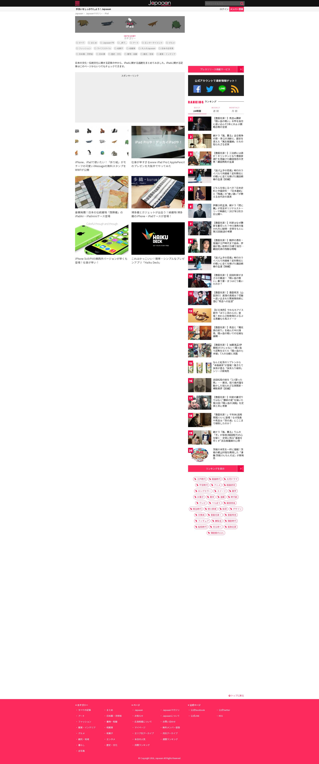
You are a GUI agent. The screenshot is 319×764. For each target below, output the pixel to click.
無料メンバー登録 (171, 727)
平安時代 (203, 485)
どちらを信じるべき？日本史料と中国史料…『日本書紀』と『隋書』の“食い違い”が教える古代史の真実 (228, 192)
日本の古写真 (167, 48)
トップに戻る (237, 695)
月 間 (234, 110)
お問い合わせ (169, 721)
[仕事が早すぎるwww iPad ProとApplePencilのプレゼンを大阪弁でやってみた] (158, 142)
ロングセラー (204, 491)
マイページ (140, 727)
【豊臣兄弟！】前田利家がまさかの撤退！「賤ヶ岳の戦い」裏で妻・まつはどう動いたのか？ (228, 279)
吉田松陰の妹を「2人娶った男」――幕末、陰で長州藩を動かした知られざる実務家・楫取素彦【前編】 (228, 384)
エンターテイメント (154, 42)
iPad (107, 13)
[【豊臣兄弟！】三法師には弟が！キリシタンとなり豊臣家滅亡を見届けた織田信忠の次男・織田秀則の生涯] (199, 159)
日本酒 (102, 53)
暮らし (81, 745)
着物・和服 (132, 53)
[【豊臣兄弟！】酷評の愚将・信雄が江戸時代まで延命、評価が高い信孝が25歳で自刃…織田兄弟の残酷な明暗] (199, 246)
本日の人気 (140, 739)
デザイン (237, 508)
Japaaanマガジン (94, 13)
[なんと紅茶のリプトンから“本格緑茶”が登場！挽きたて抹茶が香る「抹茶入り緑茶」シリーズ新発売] (199, 368)
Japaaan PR (108, 42)
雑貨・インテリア (167, 53)
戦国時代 (216, 479)
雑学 (234, 491)
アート (136, 42)
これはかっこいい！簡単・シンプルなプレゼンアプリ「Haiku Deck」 (158, 260)
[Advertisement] (102, 99)
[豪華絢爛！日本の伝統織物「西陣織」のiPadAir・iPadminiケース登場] (101, 192)
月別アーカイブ (170, 733)
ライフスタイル (104, 48)
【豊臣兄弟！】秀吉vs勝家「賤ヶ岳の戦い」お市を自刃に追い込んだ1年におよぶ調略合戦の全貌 (228, 122)
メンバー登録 (236, 9)
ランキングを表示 (215, 468)
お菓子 (200, 496)
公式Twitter (210, 89)
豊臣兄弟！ (216, 514)
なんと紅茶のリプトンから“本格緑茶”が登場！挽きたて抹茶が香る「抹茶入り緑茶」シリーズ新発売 (228, 366)
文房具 (201, 514)
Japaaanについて (171, 715)
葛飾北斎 (232, 526)
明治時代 (197, 508)
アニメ (217, 485)
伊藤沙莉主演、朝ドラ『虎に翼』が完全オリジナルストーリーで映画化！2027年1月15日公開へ (228, 209)
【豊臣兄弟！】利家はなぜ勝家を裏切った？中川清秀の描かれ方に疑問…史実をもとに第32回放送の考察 (228, 227)
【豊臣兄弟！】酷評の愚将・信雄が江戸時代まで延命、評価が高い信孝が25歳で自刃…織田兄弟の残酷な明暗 (228, 244)
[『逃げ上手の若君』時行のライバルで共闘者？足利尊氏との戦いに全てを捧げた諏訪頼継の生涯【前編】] (199, 176)
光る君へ (217, 526)
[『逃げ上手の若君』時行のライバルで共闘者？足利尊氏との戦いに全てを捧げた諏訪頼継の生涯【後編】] (199, 263)
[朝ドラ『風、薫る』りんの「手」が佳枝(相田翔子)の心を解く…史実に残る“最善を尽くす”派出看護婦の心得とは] (199, 438)
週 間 (216, 110)
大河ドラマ (232, 479)
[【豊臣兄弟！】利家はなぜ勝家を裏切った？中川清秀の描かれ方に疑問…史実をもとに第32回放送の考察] (199, 228)
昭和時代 (202, 526)
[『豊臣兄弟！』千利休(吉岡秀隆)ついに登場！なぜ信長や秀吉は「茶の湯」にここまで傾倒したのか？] (199, 420)
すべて (82, 42)
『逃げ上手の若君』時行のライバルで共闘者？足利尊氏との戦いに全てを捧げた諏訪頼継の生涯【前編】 (228, 175)
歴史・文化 (116, 53)
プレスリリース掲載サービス (215, 69)
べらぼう (216, 502)
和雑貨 (132, 48)
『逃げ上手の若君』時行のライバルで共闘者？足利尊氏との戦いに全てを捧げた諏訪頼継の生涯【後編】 (228, 262)
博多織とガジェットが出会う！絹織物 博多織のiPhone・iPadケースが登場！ (157, 214)
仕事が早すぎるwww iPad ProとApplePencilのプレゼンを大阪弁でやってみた (158, 164)
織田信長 (231, 502)
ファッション (85, 48)
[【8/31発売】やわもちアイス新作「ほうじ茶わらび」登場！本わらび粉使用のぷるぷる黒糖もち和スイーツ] (199, 315)
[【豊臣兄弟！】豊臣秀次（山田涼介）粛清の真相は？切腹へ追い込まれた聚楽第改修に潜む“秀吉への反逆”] (199, 298)
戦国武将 (231, 485)
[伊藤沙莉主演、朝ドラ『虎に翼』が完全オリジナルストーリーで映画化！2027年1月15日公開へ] (199, 211)
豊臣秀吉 (232, 514)
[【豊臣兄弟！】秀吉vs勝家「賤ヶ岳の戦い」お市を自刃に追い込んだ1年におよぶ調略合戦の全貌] (199, 124)
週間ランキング (170, 739)
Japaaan (159, 3)
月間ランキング (142, 745)
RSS (235, 89)
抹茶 (224, 508)
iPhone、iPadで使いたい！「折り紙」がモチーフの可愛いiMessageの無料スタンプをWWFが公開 (100, 166)
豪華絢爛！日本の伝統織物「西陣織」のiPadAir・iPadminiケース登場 (99, 214)
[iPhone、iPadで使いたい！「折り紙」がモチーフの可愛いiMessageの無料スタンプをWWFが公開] (101, 142)
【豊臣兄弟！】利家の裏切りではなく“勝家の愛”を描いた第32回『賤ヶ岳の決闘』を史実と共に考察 (228, 401)
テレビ (202, 502)
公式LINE (222, 89)
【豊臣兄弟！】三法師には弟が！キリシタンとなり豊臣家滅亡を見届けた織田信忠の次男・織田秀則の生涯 (228, 157)
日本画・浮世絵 (86, 53)
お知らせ (139, 715)
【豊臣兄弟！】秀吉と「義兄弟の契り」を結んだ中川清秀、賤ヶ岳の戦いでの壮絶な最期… (228, 331)
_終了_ (123, 42)
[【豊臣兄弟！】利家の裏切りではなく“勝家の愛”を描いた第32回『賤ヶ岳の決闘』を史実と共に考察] (199, 403)
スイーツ (221, 491)
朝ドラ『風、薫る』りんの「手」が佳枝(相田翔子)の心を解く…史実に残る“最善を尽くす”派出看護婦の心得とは (228, 437)
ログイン (224, 9)
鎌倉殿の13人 (217, 532)
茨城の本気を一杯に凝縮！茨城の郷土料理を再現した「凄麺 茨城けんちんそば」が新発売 (228, 454)
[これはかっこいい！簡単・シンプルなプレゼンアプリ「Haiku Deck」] (158, 239)
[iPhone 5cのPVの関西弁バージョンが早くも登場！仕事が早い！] (101, 239)
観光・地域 (148, 53)
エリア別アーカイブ (144, 733)
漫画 (222, 496)
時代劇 (234, 496)
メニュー (77, 3)
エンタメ (110, 739)
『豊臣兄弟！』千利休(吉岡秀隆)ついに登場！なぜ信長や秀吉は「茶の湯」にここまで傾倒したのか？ (228, 419)
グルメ (172, 42)
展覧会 (218, 520)
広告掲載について (143, 721)
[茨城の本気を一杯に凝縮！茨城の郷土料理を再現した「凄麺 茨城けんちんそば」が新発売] (199, 455)
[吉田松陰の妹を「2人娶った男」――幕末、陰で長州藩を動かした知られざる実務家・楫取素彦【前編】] (199, 385)
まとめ (94, 42)
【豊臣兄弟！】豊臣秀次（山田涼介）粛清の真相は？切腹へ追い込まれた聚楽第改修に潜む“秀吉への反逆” (228, 297)
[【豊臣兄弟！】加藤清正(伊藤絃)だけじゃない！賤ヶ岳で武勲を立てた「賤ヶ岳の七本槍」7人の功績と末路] (199, 350)
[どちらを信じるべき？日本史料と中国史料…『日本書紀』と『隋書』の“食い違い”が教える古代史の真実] (199, 193)
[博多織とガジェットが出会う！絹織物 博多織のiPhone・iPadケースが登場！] (158, 192)
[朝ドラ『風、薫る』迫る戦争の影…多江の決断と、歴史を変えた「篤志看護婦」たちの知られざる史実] (199, 141)
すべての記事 (84, 710)
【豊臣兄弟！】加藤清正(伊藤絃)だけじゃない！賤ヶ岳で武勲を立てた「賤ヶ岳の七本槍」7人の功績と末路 (228, 349)
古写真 (81, 750)
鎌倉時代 (232, 520)
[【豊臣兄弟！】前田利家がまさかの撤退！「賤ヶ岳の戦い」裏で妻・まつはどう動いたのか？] (199, 281)
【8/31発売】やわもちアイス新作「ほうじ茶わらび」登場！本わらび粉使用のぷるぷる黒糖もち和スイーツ (228, 314)
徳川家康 (212, 508)
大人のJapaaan (148, 48)
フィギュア (203, 520)
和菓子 (120, 48)
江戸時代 (201, 479)
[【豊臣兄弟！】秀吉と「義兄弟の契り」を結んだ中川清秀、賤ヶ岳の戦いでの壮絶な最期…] (199, 333)
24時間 (197, 110)
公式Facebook (197, 89)
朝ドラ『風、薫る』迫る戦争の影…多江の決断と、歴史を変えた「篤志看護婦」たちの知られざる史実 (228, 140)
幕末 (212, 496)
